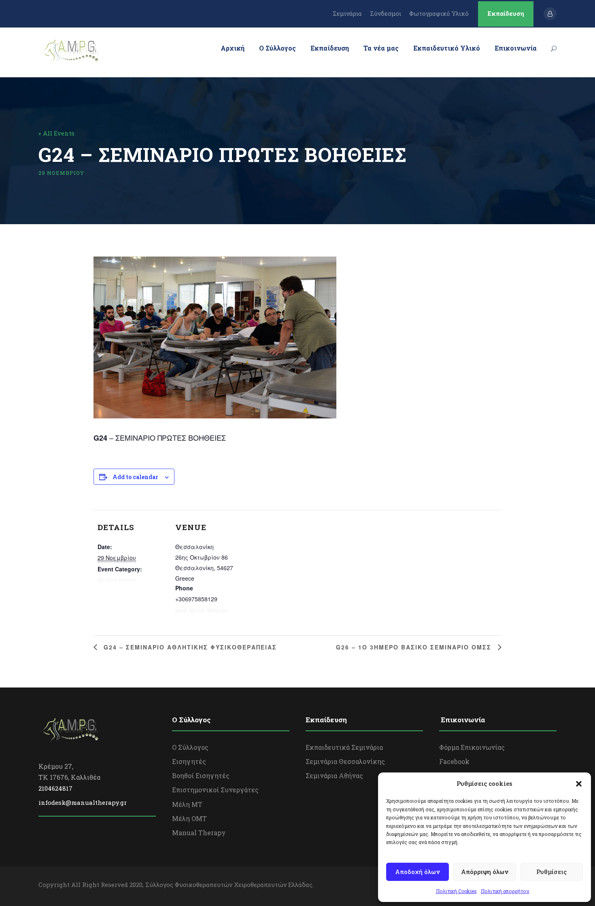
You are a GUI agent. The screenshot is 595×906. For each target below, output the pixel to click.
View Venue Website (201, 610)
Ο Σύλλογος (277, 48)
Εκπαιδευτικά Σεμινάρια (344, 747)
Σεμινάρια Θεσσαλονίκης (345, 761)
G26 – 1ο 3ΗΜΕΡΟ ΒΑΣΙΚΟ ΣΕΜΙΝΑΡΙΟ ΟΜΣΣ (415, 647)
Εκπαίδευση (505, 13)
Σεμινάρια (347, 13)
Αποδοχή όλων (417, 872)
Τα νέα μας (381, 48)
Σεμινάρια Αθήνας (334, 775)
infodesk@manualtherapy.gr (82, 802)
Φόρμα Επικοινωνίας (472, 747)
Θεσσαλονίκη (117, 579)
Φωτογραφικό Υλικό (439, 13)
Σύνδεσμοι (385, 13)
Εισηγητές (189, 761)
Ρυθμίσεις (551, 872)
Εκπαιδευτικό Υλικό (446, 48)
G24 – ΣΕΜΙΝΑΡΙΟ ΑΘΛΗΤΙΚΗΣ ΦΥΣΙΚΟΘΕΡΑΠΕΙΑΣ (189, 647)
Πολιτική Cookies (456, 891)
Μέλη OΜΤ (189, 818)
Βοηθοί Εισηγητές (201, 775)
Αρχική (232, 48)
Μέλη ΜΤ (187, 804)
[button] (579, 784)
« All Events (56, 133)
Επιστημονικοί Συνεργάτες (215, 789)
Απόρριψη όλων (484, 872)
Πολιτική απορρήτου (505, 891)
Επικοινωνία (516, 48)
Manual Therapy (199, 832)
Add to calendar (135, 477)
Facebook (454, 761)
